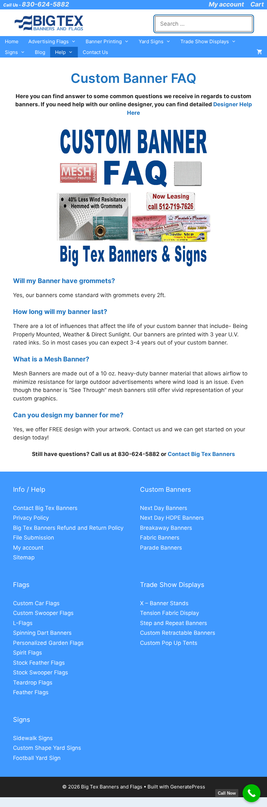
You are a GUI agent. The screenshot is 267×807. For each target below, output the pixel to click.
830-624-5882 (45, 4)
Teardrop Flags (32, 682)
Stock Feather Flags (39, 662)
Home (12, 41)
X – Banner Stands (164, 603)
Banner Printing (104, 41)
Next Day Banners (163, 508)
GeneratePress (187, 787)
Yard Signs (151, 41)
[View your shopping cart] (259, 52)
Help (60, 52)
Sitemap (24, 557)
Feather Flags (31, 692)
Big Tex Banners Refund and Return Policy (68, 528)
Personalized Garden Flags (48, 643)
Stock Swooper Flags (40, 672)
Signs (11, 52)
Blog (40, 52)
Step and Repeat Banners (173, 623)
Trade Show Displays (204, 41)
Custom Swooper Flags (43, 613)
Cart (257, 4)
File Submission (33, 537)
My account (226, 4)
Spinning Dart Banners (42, 633)
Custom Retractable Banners (177, 633)
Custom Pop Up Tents (168, 643)
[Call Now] (251, 793)
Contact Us (95, 52)
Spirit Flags (27, 652)
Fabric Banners (159, 537)
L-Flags (23, 623)
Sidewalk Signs (33, 738)
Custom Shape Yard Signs (47, 748)
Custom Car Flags (36, 603)
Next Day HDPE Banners (172, 517)
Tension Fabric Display (169, 613)
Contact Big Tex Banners (201, 454)
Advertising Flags (48, 41)
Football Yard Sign (37, 758)
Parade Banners (161, 547)
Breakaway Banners (166, 528)
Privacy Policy (31, 517)
